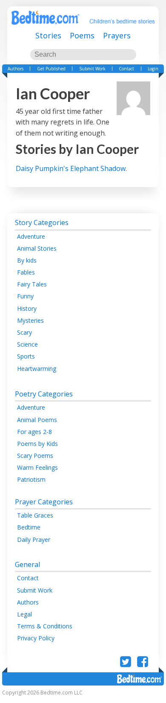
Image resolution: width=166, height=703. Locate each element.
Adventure (31, 236)
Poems (82, 35)
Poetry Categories (44, 394)
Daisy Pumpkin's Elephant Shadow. (71, 168)
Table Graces (35, 515)
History (27, 308)
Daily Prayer (33, 539)
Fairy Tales (32, 284)
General (27, 564)
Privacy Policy (35, 638)
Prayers (117, 35)
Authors (15, 69)
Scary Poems (35, 455)
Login (153, 69)
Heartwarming (36, 369)
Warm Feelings (37, 467)
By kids (27, 260)
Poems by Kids (37, 444)
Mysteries (30, 320)
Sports (26, 356)
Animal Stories (37, 248)
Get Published (51, 69)
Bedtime (28, 527)
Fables (26, 272)
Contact (126, 69)
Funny (25, 296)
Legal (24, 614)
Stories (48, 35)
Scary (24, 332)
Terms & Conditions (44, 626)
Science (27, 344)
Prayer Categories (44, 501)
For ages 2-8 (34, 432)
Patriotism (31, 479)
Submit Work (92, 69)
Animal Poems (37, 420)
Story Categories (42, 222)
